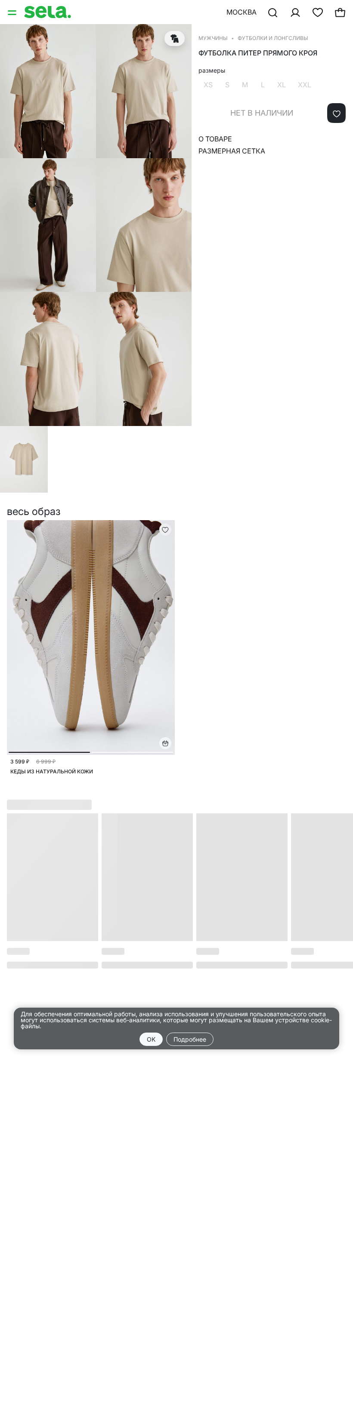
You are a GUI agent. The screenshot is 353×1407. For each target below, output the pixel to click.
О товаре (215, 139)
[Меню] (13, 12)
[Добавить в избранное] (336, 113)
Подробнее (189, 1039)
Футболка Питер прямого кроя (257, 53)
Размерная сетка (231, 151)
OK (151, 1039)
